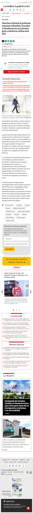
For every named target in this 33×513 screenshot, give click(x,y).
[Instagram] (20, 9)
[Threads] (10, 9)
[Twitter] (3, 41)
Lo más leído (16, 316)
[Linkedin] (11, 41)
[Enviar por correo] (13, 41)
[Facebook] (17, 9)
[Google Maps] (27, 472)
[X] (13, 9)
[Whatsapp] (8, 41)
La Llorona (26, 13)
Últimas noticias (16, 344)
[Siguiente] (31, 292)
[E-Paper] (29, 2)
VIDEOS (16, 267)
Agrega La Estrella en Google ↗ (16, 71)
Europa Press (8, 44)
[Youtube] (23, 9)
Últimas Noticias (16, 13)
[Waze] (30, 472)
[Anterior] (2, 292)
